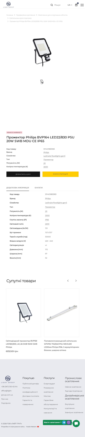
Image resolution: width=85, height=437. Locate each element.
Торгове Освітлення (73, 391)
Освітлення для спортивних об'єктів (52, 15)
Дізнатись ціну (23, 174)
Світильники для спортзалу (21, 18)
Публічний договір (30, 384)
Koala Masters (31, 427)
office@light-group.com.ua (7, 393)
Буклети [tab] (39, 188)
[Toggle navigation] (82, 5)
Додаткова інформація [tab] (17, 188)
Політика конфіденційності (30, 390)
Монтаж (47, 396)
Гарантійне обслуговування (51, 402)
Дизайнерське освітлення (74, 397)
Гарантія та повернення (27, 402)
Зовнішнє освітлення (74, 412)
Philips (46, 152)
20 (45, 163)
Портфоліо (5, 403)
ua (69, 5)
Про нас (4, 399)
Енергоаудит (49, 384)
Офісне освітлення (73, 387)
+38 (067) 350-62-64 (9, 387)
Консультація (60, 174)
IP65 (47, 220)
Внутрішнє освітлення (70, 406)
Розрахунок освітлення (49, 390)
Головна (9, 15)
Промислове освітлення (73, 380)
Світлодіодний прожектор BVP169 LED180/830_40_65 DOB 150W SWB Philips (21, 344)
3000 (46, 167)
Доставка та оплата (30, 396)
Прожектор (48, 160)
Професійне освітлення (25, 15)
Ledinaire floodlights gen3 (54, 156)
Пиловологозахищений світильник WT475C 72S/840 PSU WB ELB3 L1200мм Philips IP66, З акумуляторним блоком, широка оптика (61, 345)
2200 (47, 224)
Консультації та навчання (50, 411)
